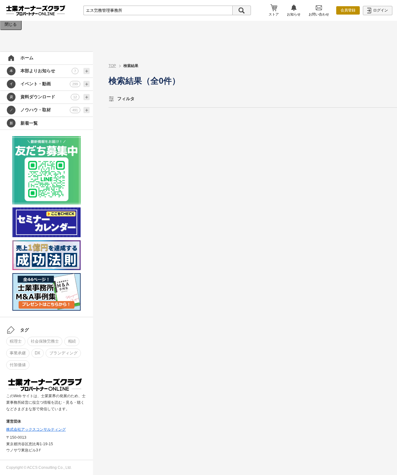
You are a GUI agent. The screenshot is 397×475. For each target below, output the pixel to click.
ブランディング (63, 353)
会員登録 (348, 10)
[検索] (241, 10)
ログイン (380, 10)
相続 (72, 341)
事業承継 (18, 353)
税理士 (16, 341)
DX (37, 353)
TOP (112, 66)
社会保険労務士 (45, 341)
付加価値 (18, 364)
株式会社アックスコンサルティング (36, 429)
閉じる (11, 24)
